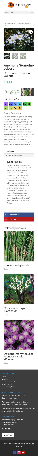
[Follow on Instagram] (19, 452)
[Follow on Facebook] (14, 452)
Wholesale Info (7, 384)
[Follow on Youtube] (23, 452)
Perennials (12, 23)
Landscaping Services (9, 387)
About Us (5, 379)
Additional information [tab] (14, 155)
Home (6, 23)
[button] (31, 32)
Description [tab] (10, 151)
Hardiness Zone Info (9, 382)
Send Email (8, 435)
